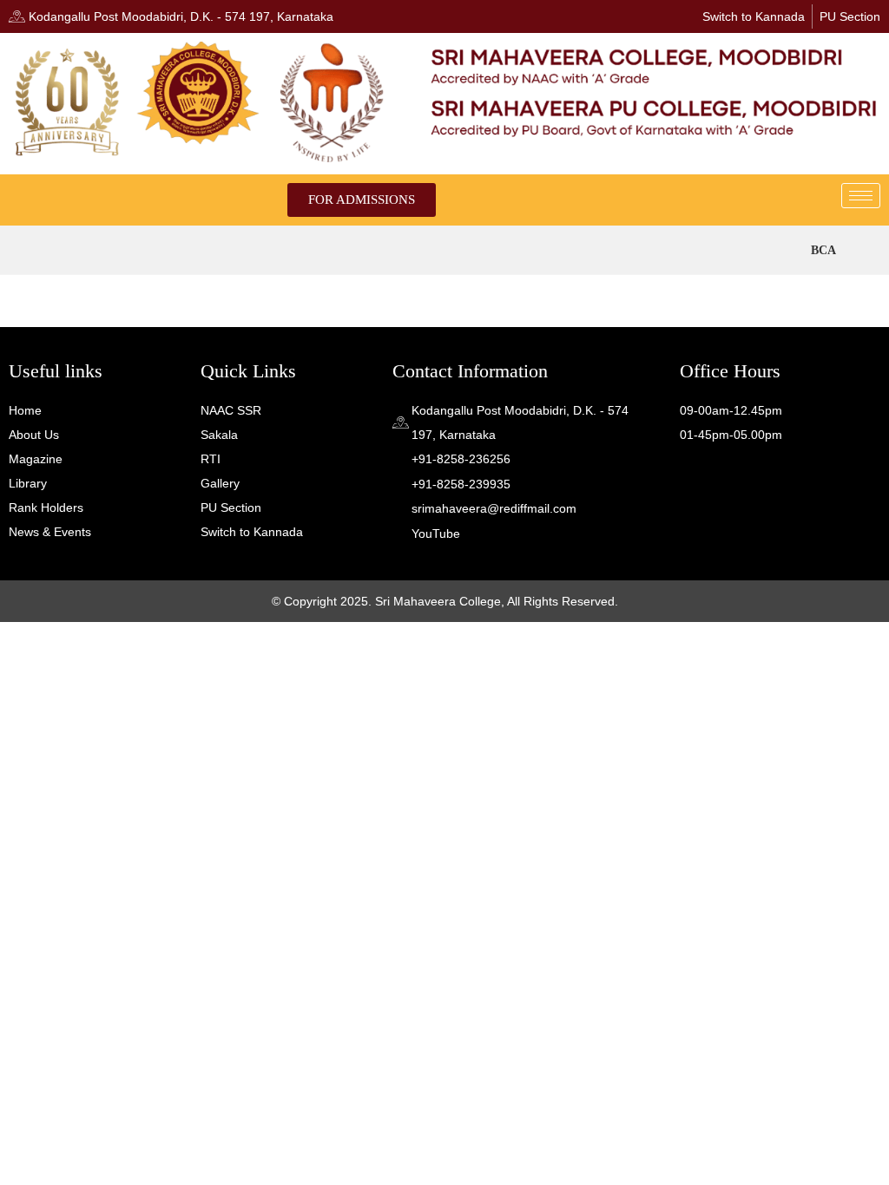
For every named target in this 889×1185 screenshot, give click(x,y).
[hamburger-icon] (860, 195)
